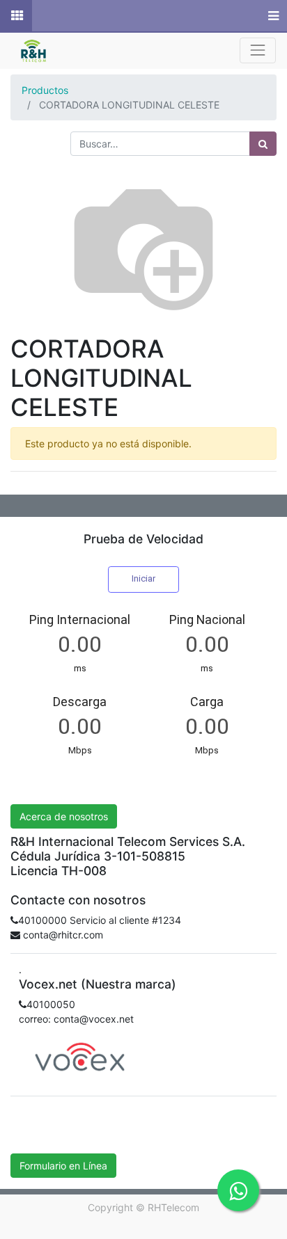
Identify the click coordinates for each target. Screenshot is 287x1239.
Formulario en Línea (63, 1166)
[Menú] (272, 16)
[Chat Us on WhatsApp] (238, 1190)
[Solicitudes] (16, 16)
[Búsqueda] (263, 143)
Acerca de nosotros (64, 816)
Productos (45, 90)
